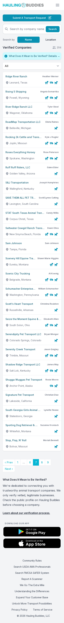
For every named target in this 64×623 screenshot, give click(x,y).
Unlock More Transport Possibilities (32, 603)
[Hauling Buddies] (23, 5)
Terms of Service (42, 609)
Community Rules (32, 560)
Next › (9, 469)
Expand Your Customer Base (32, 597)
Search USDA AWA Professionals (32, 566)
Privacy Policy (19, 609)
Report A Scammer (32, 579)
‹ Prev (9, 462)
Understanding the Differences (32, 591)
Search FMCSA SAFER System (32, 572)
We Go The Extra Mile (32, 585)
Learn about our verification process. (26, 513)
